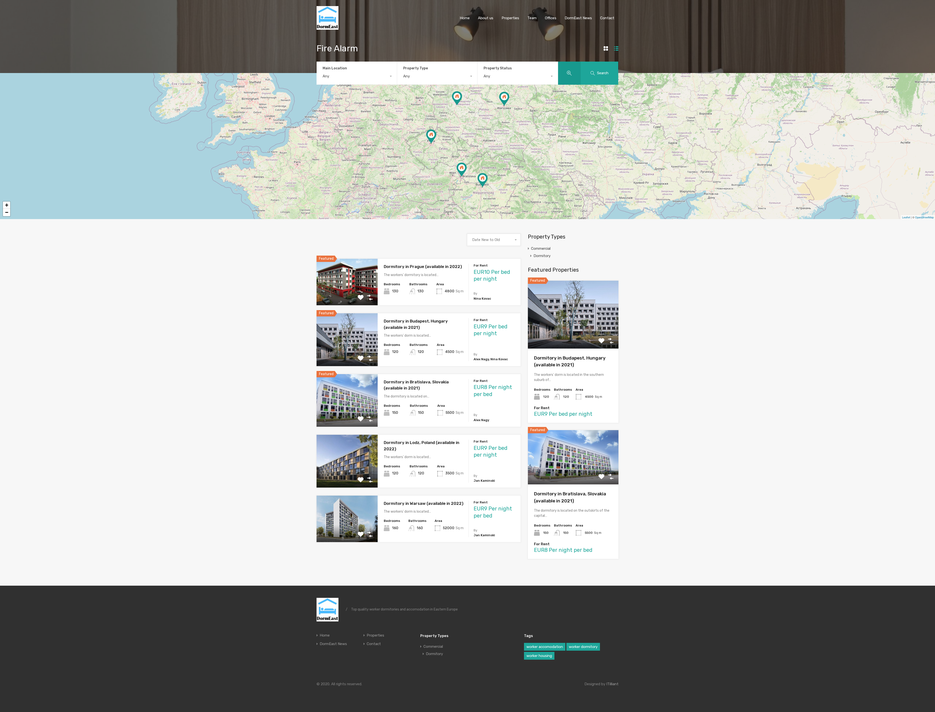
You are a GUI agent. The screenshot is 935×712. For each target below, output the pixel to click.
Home (465, 18)
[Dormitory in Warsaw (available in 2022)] (504, 99)
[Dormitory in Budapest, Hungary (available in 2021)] (482, 180)
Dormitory (542, 256)
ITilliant (612, 684)
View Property (347, 296)
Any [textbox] (326, 76)
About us (485, 18)
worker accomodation (544, 647)
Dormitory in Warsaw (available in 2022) (423, 503)
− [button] (6, 212)
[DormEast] (327, 27)
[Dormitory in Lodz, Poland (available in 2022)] (457, 98)
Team (532, 18)
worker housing (539, 656)
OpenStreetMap (924, 217)
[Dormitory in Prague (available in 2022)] (431, 136)
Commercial (541, 248)
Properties (510, 18)
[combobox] (357, 76)
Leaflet (906, 217)
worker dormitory (583, 647)
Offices (550, 18)
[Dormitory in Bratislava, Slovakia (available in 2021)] (462, 169)
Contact (607, 18)
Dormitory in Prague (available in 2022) (423, 266)
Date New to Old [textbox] (486, 240)
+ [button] (6, 205)
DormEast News (578, 18)
